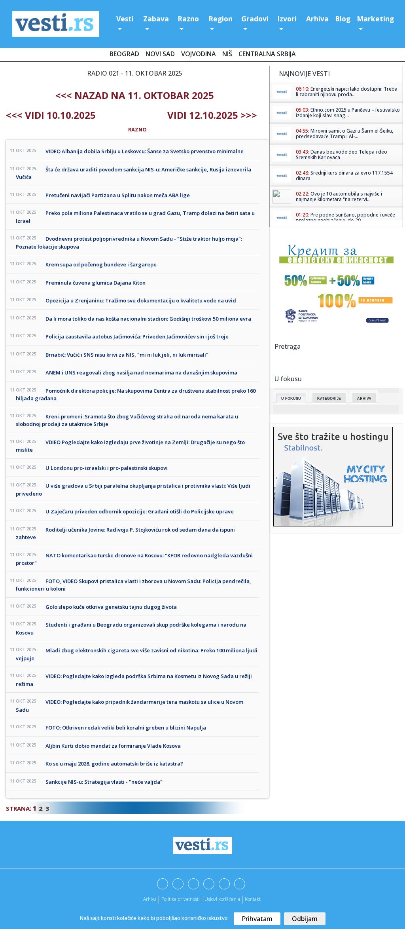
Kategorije (329, 399)
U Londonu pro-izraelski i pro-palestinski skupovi (106, 467)
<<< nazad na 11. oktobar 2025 (134, 95)
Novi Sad (160, 53)
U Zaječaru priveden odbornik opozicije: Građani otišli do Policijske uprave (139, 511)
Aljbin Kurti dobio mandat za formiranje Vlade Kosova (113, 745)
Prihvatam (257, 918)
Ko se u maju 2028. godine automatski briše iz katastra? (114, 763)
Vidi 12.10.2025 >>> (212, 115)
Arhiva (317, 18)
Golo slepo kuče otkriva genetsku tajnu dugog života (111, 606)
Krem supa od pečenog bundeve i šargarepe (101, 264)
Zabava (156, 18)
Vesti (125, 18)
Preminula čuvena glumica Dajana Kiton (95, 282)
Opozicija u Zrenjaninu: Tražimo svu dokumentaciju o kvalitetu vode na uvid (140, 300)
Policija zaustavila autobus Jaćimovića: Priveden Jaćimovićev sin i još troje (137, 336)
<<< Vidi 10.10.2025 (51, 115)
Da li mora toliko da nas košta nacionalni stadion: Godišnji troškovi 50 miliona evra (148, 318)
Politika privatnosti (180, 899)
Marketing (375, 18)
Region (220, 18)
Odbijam (305, 918)
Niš (227, 53)
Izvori (287, 18)
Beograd (124, 53)
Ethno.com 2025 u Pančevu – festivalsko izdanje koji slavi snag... (348, 112)
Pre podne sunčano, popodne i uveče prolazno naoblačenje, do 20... (345, 217)
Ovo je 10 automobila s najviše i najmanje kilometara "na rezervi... (339, 196)
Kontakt (253, 899)
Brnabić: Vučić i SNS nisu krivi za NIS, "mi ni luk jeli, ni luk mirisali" (126, 354)
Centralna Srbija (267, 53)
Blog (342, 18)
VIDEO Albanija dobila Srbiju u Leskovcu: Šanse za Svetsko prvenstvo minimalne (144, 151)
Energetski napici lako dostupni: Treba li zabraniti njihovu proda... (346, 91)
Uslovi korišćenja (222, 899)
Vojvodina (198, 53)
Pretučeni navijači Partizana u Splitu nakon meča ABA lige (117, 195)
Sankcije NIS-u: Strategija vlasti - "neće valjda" (104, 781)
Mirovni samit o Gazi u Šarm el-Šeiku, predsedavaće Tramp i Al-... (344, 133)
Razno (188, 18)
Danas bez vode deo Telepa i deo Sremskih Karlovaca (341, 154)
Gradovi (255, 18)
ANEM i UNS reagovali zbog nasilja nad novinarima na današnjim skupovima (141, 372)
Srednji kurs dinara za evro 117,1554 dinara (344, 175)
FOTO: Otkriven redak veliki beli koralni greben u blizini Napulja (125, 727)
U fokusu (291, 399)
